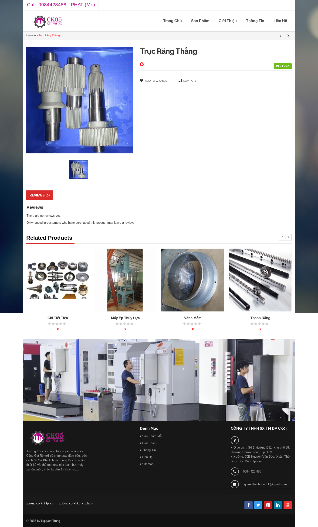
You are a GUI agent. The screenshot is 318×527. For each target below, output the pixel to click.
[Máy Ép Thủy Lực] (125, 280)
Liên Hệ (280, 21)
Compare (189, 80)
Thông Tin (255, 21)
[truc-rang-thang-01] (78, 169)
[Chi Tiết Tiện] (57, 280)
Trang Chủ (172, 21)
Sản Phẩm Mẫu (152, 436)
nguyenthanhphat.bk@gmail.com (265, 484)
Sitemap (147, 464)
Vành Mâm (192, 318)
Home (29, 35)
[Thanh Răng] (260, 280)
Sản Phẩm (200, 21)
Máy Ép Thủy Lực (125, 318)
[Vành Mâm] (192, 280)
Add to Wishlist (156, 80)
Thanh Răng (260, 318)
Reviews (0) (40, 195)
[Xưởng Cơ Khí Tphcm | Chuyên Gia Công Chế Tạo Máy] (48, 21)
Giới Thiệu (228, 21)
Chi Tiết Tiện (57, 318)
